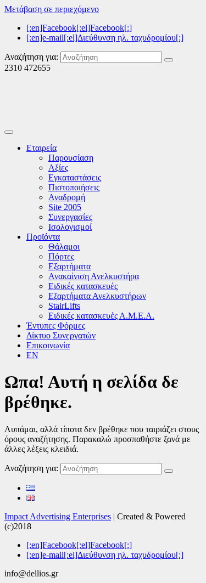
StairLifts (64, 305)
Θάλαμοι (64, 246)
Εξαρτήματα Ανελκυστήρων (97, 296)
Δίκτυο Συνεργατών (61, 335)
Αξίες (58, 167)
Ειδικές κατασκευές (83, 286)
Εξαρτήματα (69, 266)
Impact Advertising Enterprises (57, 516)
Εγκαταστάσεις (74, 177)
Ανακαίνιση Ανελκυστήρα (93, 276)
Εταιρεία (41, 147)
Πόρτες (61, 256)
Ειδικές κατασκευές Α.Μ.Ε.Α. (101, 315)
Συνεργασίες (70, 217)
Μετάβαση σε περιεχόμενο (51, 9)
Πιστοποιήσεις (73, 187)
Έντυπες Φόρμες (55, 325)
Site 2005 (64, 207)
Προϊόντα (43, 236)
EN (32, 355)
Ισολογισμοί (70, 226)
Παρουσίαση (70, 157)
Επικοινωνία (48, 345)
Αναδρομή (66, 197)
